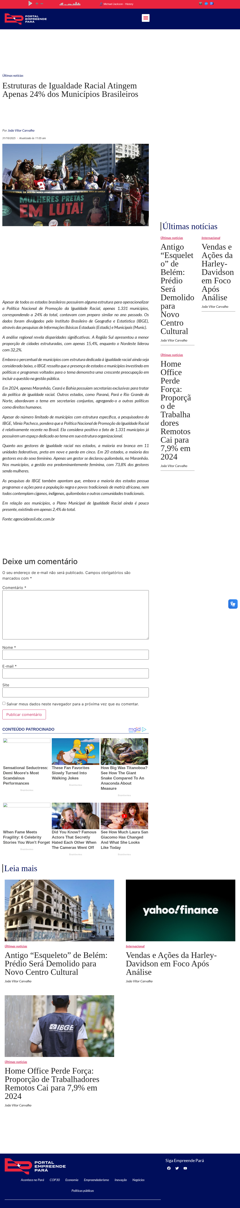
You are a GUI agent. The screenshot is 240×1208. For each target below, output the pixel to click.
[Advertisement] (120, 49)
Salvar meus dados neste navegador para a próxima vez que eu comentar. (73, 704)
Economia (71, 1180)
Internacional (211, 238)
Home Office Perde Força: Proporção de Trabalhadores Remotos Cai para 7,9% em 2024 (176, 410)
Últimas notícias (12, 75)
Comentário (14, 587)
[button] (146, 18)
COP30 (55, 1180)
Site (5, 685)
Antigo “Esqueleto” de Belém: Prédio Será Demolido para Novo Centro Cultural (56, 963)
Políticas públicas (82, 1191)
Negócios (138, 1180)
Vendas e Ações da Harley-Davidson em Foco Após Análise (218, 272)
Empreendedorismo (96, 1180)
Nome (9, 647)
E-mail (9, 666)
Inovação (121, 1180)
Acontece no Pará (32, 1180)
